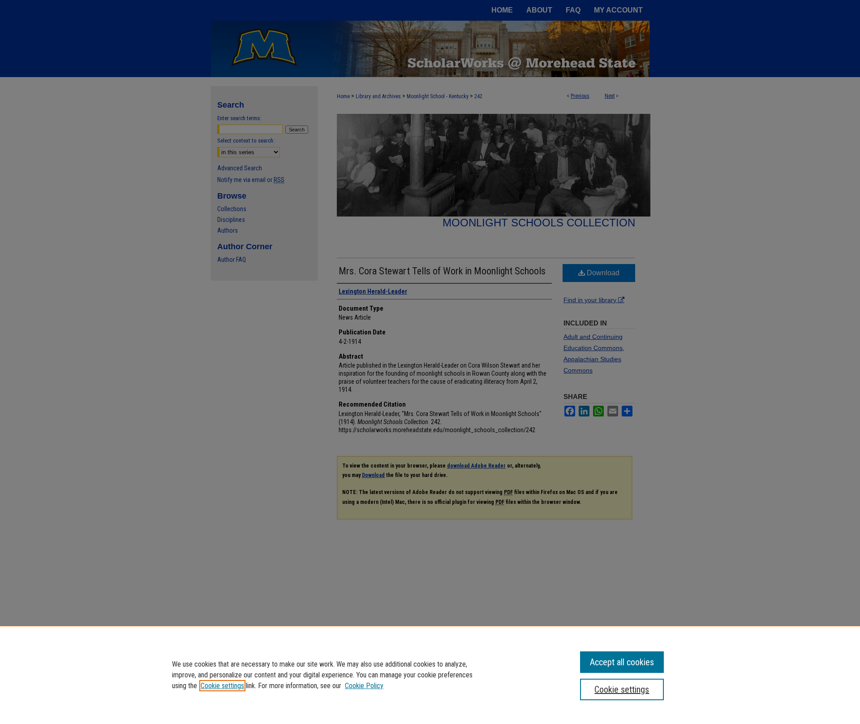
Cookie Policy (364, 685)
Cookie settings (222, 685)
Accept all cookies (622, 662)
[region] (430, 674)
